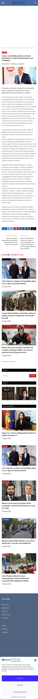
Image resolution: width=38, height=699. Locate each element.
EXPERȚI (4, 611)
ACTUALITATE (6, 411)
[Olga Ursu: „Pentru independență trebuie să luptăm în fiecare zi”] (19, 420)
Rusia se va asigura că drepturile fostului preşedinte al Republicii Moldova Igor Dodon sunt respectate (10, 242)
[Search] (35, 3)
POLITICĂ (4, 52)
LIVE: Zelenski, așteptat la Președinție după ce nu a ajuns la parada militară (19, 282)
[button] (35, 660)
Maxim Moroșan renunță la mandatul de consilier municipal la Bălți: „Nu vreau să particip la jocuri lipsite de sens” (17, 350)
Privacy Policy (22, 696)
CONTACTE (5, 632)
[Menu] (3, 3)
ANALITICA (5, 604)
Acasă (3, 47)
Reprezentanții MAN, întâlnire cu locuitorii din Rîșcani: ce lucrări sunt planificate (18, 542)
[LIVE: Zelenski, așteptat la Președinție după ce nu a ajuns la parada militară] (19, 268)
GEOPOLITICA (6, 614)
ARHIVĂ (4, 625)
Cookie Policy (14, 696)
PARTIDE (4, 629)
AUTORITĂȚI (5, 519)
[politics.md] (19, 3)
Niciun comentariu (18, 64)
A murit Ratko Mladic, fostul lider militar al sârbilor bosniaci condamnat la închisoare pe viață (18, 316)
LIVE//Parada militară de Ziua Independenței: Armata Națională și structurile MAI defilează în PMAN (15, 578)
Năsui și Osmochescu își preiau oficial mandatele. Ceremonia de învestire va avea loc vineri (18, 506)
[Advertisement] (19, 26)
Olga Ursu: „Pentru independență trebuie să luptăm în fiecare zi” (19, 434)
